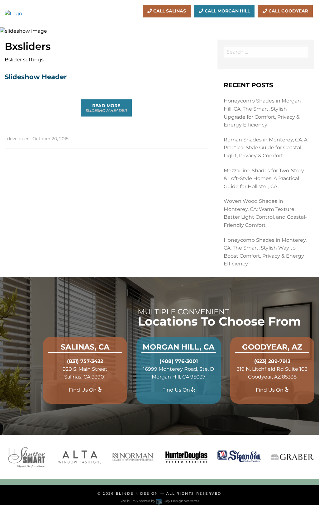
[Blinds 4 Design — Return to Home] (13, 13)
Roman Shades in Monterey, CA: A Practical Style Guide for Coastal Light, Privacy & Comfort (265, 148)
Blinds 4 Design (137, 493)
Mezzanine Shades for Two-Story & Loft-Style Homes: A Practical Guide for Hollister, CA (264, 178)
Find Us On (83, 390)
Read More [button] (106, 107)
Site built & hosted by (159, 501)
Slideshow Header (36, 77)
